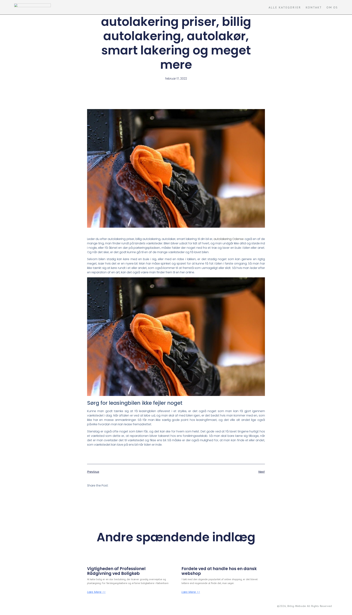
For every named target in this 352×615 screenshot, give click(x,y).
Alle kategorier (285, 7)
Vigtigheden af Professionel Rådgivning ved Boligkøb (116, 571)
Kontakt (314, 7)
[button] (116, 485)
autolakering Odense (229, 239)
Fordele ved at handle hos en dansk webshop (219, 571)
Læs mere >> (96, 592)
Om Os (332, 7)
